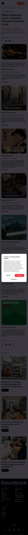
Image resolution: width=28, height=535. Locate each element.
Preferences (14, 279)
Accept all (19, 275)
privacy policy (15, 271)
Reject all (8, 275)
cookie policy (7, 271)
